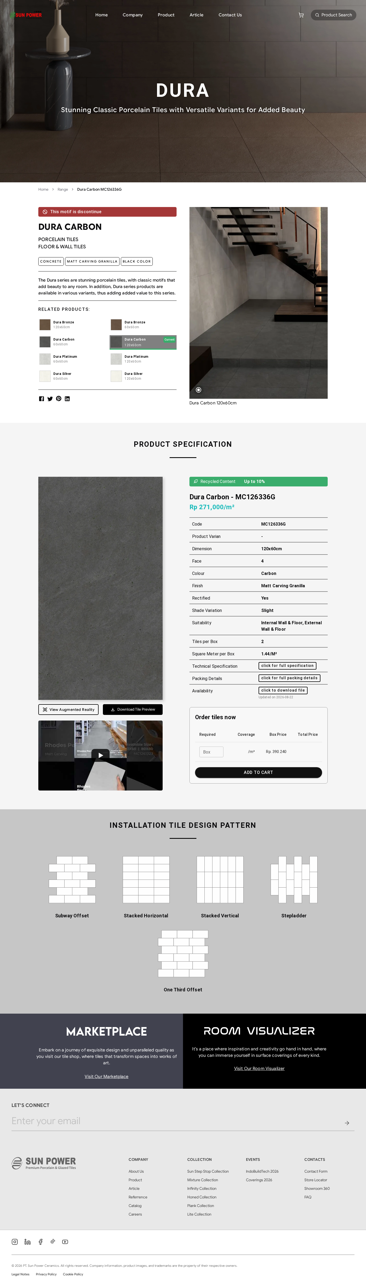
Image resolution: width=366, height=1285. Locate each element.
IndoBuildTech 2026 (262, 1171)
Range (63, 189)
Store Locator (315, 1179)
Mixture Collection (202, 1179)
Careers (135, 1214)
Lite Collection (199, 1214)
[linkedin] (67, 398)
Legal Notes (20, 1274)
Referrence (138, 1197)
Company (133, 15)
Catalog (135, 1205)
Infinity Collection (201, 1188)
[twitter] (50, 398)
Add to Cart (258, 772)
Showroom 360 (317, 1188)
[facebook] (41, 398)
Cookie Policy (73, 1274)
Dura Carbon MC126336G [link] (99, 189)
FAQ (308, 1197)
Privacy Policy (46, 1274)
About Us (136, 1171)
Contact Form (315, 1171)
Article (197, 15)
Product (166, 15)
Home (101, 15)
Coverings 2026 (259, 1179)
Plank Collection (200, 1205)
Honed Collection (201, 1197)
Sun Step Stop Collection (208, 1171)
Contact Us (230, 15)
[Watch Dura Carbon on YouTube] (100, 756)
